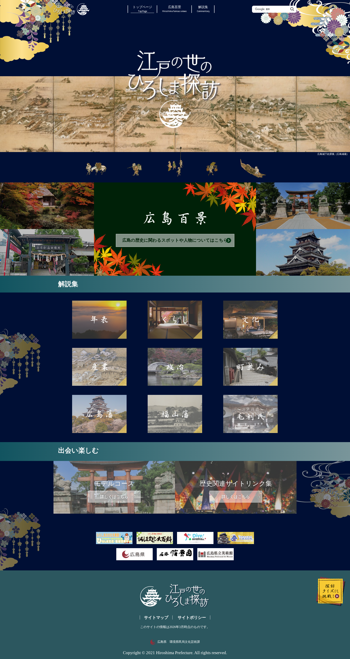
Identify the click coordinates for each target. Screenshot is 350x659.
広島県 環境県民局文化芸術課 (178, 641)
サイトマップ (156, 617)
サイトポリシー (192, 617)
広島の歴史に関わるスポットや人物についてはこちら (175, 240)
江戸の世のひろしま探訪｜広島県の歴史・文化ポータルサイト (71, 9)
